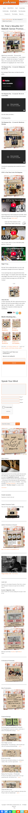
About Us (21, 14)
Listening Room (15, 346)
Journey (16, 348)
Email (21, 399)
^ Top (14, 807)
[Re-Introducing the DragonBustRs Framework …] (14, 722)
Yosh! (16, 8)
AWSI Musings (9, 346)
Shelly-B (19, 651)
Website (21, 402)
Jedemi (9, 2)
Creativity (6, 348)
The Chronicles (21, 11)
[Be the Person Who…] (14, 753)
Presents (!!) (7, 14)
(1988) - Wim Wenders (9, 573)
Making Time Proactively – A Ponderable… (11, 774)
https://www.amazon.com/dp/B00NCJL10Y (10, 549)
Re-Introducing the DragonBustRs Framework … (12, 727)
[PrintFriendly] (17, 313)
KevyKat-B (13, 651)
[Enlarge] (24, 558)
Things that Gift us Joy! (6, 789)
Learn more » (4, 487)
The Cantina (14, 14)
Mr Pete (11, 31)
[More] (20, 313)
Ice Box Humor (12, 348)
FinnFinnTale (6, 11)
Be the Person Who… (6, 758)
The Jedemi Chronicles (10, 483)
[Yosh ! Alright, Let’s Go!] (14, 738)
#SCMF (2, 348)
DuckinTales (22, 8)
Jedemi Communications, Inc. (15, 804)
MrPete (20, 348)
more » (18, 730)
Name (21, 397)
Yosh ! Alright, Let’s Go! (6, 742)
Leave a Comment (17, 31)
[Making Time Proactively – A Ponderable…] (14, 769)
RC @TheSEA (13, 11)
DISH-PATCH (10, 8)
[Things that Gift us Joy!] (14, 784)
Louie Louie (14, 218)
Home (4, 8)
